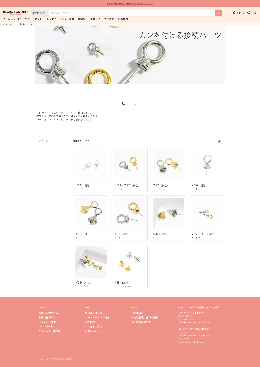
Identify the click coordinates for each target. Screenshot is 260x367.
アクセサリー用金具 (17, 24)
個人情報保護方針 (141, 322)
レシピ (50, 18)
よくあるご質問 (93, 326)
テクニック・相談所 (50, 331)
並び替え (77, 141)
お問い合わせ (92, 331)
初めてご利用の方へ (50, 312)
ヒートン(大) (81, 286)
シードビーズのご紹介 (97, 317)
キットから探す (47, 322)
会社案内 (90, 322)
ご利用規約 (137, 312)
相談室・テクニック (89, 18)
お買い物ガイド (47, 317)
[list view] (223, 141)
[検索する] (218, 13)
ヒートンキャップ (122, 286)
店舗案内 (123, 18)
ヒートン (79, 189)
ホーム (4, 24)
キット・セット (33, 18)
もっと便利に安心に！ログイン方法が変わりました (130, 3)
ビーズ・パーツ (11, 18)
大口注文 (109, 18)
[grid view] (219, 141)
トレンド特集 (67, 18)
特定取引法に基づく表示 (144, 317)
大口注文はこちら (95, 312)
